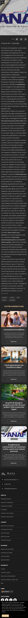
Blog (18, 43)
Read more (14, 341)
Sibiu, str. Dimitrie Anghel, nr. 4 (11, 479)
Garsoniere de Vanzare (6, 529)
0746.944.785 (7, 484)
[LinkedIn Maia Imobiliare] (25, 39)
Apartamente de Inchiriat (7, 549)
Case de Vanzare (5, 533)
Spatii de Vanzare (5, 536)
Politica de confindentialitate (8, 576)
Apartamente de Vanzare (7, 526)
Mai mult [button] (4, 611)
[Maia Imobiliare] (5, 2)
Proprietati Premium (6, 499)
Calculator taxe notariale (7, 513)
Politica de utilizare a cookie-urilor (9, 579)
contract (12, 297)
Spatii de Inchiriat (5, 560)
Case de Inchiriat (5, 556)
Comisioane (4, 509)
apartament (4, 297)
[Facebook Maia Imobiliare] (17, 39)
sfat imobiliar (12, 300)
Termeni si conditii (5, 572)
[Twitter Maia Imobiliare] (21, 39)
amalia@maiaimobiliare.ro (10, 488)
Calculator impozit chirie (7, 516)
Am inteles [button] (5, 615)
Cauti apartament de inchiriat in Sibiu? (14, 366)
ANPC (2, 583)
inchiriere (4, 300)
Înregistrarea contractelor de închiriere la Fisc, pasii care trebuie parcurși (14, 448)
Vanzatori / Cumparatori (7, 502)
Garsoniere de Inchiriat (6, 552)
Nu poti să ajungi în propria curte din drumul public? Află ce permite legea (14, 406)
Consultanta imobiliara (14, 329)
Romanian (6, 591)
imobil (18, 297)
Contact (3, 569)
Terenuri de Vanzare (6, 540)
